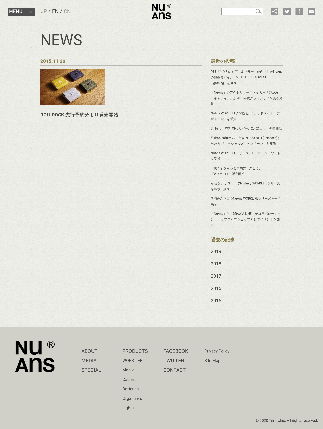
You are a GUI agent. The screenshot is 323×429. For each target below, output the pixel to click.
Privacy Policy (216, 351)
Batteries (130, 389)
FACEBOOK (175, 351)
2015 (216, 300)
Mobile (128, 370)
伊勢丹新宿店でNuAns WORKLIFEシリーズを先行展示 (246, 201)
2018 (216, 264)
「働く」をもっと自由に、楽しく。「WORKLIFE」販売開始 (236, 171)
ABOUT (89, 351)
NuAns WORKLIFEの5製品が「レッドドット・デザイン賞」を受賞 (245, 116)
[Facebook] (299, 11)
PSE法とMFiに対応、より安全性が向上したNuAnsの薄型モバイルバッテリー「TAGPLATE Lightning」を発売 (246, 77)
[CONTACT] (311, 11)
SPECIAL (91, 370)
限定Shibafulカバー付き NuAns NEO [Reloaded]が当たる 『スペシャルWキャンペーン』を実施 (246, 140)
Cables (128, 379)
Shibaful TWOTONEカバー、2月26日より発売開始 (246, 128)
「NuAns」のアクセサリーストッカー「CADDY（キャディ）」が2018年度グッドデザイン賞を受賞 (246, 98)
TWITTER (173, 361)
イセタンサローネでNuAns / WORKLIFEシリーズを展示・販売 (245, 186)
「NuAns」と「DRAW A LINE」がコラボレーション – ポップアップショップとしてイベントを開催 (246, 219)
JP (44, 11)
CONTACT (174, 370)
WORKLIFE (132, 360)
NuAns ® (161, 11)
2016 (216, 288)
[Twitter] (287, 11)
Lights (128, 408)
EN (55, 11)
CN (67, 11)
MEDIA (89, 361)
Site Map (212, 360)
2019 (216, 251)
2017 (216, 276)
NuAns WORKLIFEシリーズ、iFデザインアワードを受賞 (246, 156)
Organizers (132, 398)
